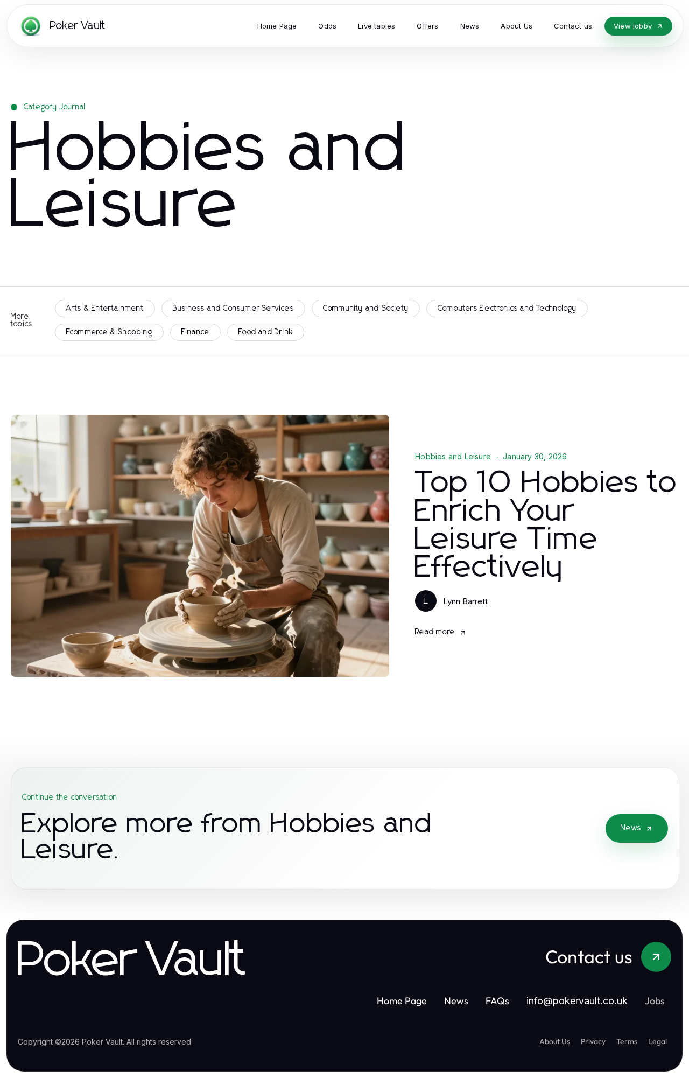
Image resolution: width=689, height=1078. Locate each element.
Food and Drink (265, 332)
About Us (554, 1041)
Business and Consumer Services (233, 308)
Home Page (402, 1001)
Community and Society (366, 308)
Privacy (593, 1041)
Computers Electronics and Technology (507, 308)
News (631, 828)
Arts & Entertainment (105, 308)
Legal (657, 1041)
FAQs (497, 1001)
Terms (626, 1041)
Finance (195, 332)
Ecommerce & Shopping (109, 332)
